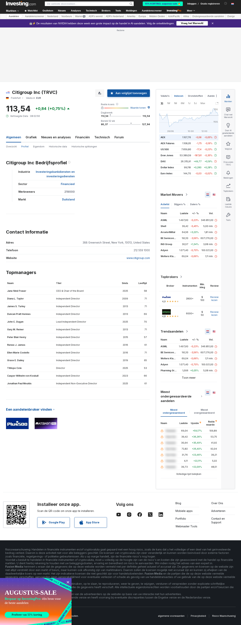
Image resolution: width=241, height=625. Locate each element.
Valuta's (165, 95)
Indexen (178, 95)
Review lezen (214, 298)
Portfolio (180, 518)
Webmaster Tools (186, 526)
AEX (163, 137)
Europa (142, 16)
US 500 (165, 149)
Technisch (102, 137)
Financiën (82, 137)
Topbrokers (169, 277)
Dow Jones (167, 155)
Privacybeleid (198, 615)
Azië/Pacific (174, 16)
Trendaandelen (172, 331)
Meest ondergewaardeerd (174, 411)
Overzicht (11, 146)
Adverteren (218, 510)
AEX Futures (167, 143)
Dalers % (195, 204)
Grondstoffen (195, 95)
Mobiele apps (184, 510)
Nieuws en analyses (56, 137)
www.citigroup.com (138, 258)
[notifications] (225, 3)
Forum (119, 137)
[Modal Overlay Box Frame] (36, 601)
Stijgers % (179, 204)
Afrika (186, 16)
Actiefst (165, 204)
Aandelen (14, 16)
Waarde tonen (138, 107)
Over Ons (217, 503)
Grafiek (31, 137)
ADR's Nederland (115, 16)
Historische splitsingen (84, 146)
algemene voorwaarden (171, 615)
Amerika (131, 16)
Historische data (58, 146)
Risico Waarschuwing (224, 615)
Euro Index (166, 173)
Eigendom (38, 146)
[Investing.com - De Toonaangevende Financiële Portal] (21, 3)
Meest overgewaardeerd (204, 411)
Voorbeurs (66, 16)
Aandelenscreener (152, 10)
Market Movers (172, 194)
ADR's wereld (96, 16)
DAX (163, 161)
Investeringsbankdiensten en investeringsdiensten (55, 174)
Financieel (68, 184)
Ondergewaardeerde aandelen (208, 16)
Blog (178, 503)
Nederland (52, 16)
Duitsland (68, 199)
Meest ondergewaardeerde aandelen (176, 396)
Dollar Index (167, 167)
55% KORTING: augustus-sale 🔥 (163, 3)
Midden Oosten (157, 16)
